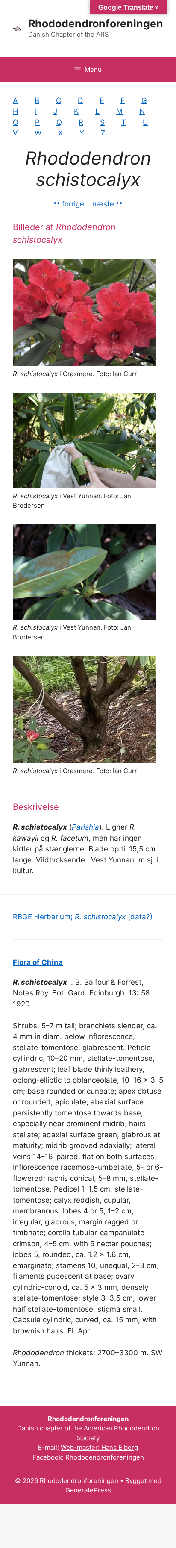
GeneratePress (88, 1490)
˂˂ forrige (68, 204)
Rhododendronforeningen (95, 23)
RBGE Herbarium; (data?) (83, 916)
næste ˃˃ (107, 204)
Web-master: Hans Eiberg (99, 1447)
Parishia (85, 827)
